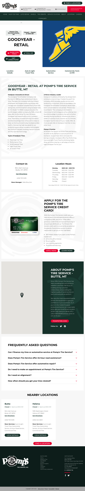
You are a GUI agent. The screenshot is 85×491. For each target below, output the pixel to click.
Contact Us (69, 470)
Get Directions (12, 59)
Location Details (10, 72)
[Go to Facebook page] (65, 476)
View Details (12, 435)
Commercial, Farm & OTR (72, 72)
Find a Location (42, 443)
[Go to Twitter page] (68, 476)
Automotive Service (50, 72)
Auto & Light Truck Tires (30, 72)
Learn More (66, 251)
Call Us (29, 53)
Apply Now (51, 251)
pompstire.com (60, 321)
